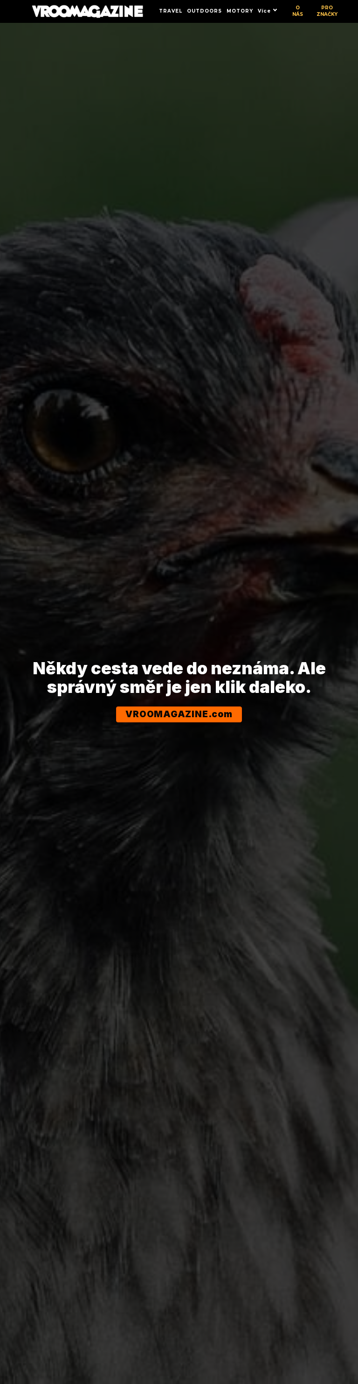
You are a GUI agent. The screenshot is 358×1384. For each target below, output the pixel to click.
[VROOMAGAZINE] (87, 11)
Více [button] (264, 11)
